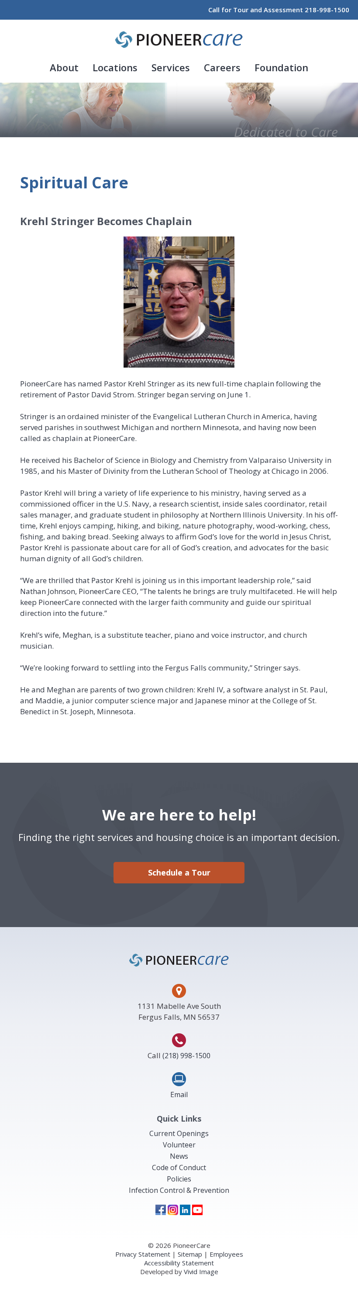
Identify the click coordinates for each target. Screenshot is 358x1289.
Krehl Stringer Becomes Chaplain (106, 221)
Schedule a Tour (179, 872)
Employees (226, 1254)
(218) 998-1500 (186, 1055)
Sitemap (190, 1254)
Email (179, 1094)
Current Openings (179, 1133)
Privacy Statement (142, 1254)
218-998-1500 (327, 9)
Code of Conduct (179, 1167)
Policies (179, 1179)
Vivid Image (201, 1271)
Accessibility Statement (179, 1262)
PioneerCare (179, 39)
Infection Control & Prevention (179, 1190)
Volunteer (179, 1145)
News (179, 1156)
